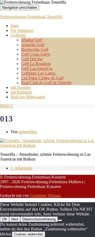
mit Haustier (21, 87)
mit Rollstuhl (21, 92)
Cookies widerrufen (28, 234)
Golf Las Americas (37, 68)
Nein (14, 219)
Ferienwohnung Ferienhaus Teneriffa (31, 16)
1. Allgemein (21, 168)
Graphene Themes (45, 195)
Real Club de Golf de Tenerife (46, 82)
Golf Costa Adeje (35, 54)
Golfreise (18, 35)
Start (14, 25)
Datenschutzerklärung (39, 219)
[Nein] (60, 220)
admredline (27, 131)
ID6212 (6, 106)
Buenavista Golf (34, 49)
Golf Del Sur (32, 59)
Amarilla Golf (32, 44)
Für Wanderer (22, 30)
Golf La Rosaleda (36, 63)
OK (4, 219)
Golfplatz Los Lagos (38, 73)
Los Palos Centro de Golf (42, 78)
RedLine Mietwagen (28, 97)
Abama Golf (31, 40)
